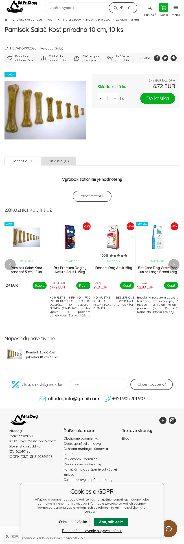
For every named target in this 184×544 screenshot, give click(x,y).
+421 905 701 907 (128, 398)
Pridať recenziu (92, 196)
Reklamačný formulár (80, 459)
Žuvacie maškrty (127, 19)
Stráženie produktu (122, 58)
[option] (26, 256)
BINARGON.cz (49, 537)
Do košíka (157, 98)
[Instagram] (172, 420)
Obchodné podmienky (81, 438)
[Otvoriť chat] (168, 528)
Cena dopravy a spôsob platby (88, 479)
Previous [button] (10, 264)
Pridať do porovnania (57, 58)
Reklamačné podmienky (82, 464)
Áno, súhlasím (111, 522)
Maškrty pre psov (98, 19)
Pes (49, 19)
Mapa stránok (74, 537)
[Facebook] (162, 420)
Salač (59, 48)
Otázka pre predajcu (90, 58)
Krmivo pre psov (69, 19)
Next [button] (174, 264)
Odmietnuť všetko (73, 522)
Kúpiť (39, 285)
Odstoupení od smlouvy (82, 443)
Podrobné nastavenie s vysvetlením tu (92, 531)
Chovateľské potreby (27, 19)
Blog (125, 438)
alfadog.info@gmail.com (73, 398)
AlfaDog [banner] (24, 6)
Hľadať (124, 7)
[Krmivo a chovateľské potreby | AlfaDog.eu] (5, 19)
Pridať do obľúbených (24, 58)
